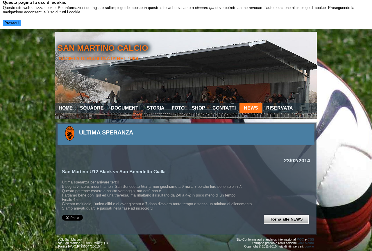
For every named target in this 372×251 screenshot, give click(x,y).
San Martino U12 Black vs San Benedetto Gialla (114, 171)
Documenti (125, 108)
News (251, 108)
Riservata (279, 108)
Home (66, 108)
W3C (300, 239)
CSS (310, 239)
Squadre (92, 108)
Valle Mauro (306, 243)
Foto (178, 108)
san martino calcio (103, 47)
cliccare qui (204, 8)
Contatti (224, 108)
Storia (155, 108)
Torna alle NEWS (286, 219)
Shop (198, 108)
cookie (309, 246)
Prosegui (11, 23)
